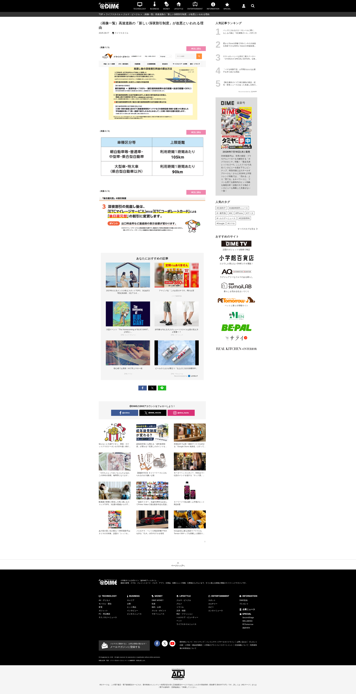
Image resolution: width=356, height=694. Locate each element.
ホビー (211, 607)
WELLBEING (247, 621)
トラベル (180, 607)
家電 (100, 607)
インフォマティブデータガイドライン (220, 642)
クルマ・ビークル (131, 14)
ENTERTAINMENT (220, 596)
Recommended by (181, 376)
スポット (212, 600)
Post (152, 388)
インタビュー (132, 610)
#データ (249, 213)
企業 (129, 604)
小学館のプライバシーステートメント (218, 645)
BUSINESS (134, 596)
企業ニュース (249, 609)
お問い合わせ (242, 642)
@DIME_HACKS (154, 413)
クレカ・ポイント (159, 610)
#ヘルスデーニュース (226, 218)
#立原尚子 (221, 208)
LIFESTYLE (185, 596)
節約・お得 (156, 607)
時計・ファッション (184, 614)
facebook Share (142, 388)
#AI (230, 213)
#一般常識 (221, 213)
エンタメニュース (215, 610)
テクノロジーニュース (108, 617)
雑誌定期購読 (197, 645)
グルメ (179, 604)
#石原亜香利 (244, 218)
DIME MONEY (158, 600)
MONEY (159, 596)
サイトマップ (199, 642)
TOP (101, 14)
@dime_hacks (183, 413)
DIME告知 (243, 600)
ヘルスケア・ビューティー (187, 617)
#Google (220, 223)
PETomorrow (247, 624)
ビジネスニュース (134, 614)
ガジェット (103, 610)
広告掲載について (241, 645)
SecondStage (248, 617)
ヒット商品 (131, 607)
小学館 (187, 645)
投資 (153, 604)
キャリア (130, 600)
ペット (179, 621)
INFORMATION (249, 596)
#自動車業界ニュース (238, 208)
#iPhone (239, 213)
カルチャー (212, 604)
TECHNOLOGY (109, 596)
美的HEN (246, 628)
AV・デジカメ (104, 600)
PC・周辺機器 (104, 614)
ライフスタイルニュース (186, 624)
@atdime (126, 413)
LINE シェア (162, 388)
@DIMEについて (186, 642)
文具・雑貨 (181, 610)
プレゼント (244, 604)
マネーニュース (158, 614)
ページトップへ (178, 565)
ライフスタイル (113, 14)
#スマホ (231, 223)
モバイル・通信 (105, 604)
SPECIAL (246, 614)
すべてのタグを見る (246, 229)
